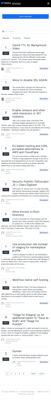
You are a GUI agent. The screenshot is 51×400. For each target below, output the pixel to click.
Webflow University (26, 394)
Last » (41, 373)
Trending (16, 38)
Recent (6, 38)
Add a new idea (25, 16)
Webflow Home (43, 392)
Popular (27, 38)
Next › (33, 373)
